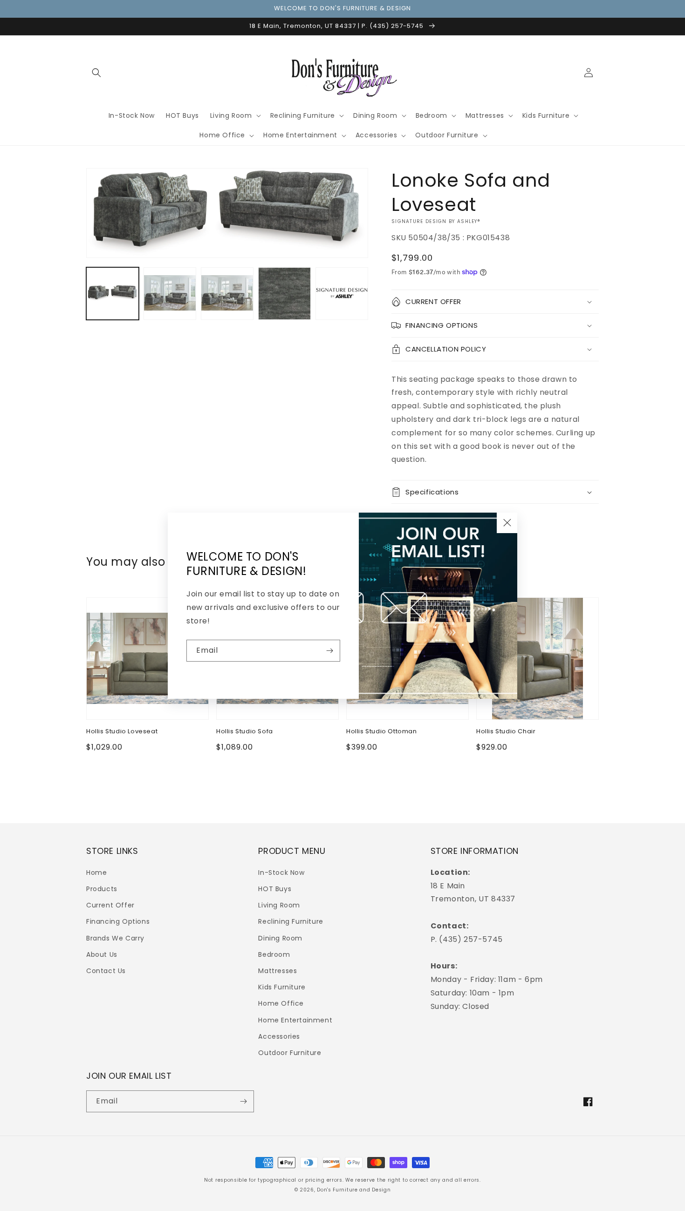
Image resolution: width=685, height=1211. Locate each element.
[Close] (507, 523)
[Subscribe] (329, 651)
